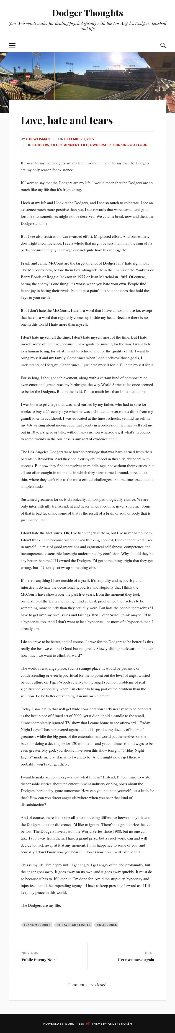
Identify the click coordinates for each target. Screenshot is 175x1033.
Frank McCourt (37, 924)
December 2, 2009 (79, 139)
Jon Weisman (38, 139)
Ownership (100, 145)
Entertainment (65, 145)
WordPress (74, 1023)
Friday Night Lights (73, 924)
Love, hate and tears (67, 120)
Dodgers (40, 145)
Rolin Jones (107, 924)
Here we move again (136, 959)
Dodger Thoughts (87, 12)
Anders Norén (120, 1023)
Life (84, 145)
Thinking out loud (130, 145)
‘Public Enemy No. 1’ (39, 959)
